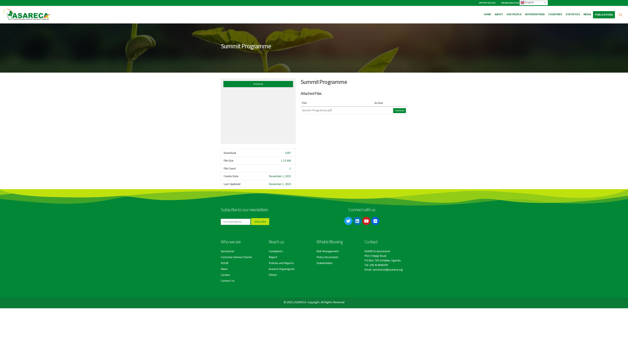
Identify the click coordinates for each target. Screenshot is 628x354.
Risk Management (327, 251)
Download (258, 84)
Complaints (276, 251)
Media (587, 14)
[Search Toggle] (621, 14)
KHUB (224, 263)
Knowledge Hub (510, 2)
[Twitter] (348, 221)
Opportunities (487, 2)
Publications (604, 14)
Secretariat (227, 251)
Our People (514, 14)
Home (487, 14)
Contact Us (228, 281)
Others (273, 275)
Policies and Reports (281, 263)
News (224, 269)
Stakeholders (324, 263)
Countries (555, 14)
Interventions (535, 14)
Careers (225, 275)
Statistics (573, 14)
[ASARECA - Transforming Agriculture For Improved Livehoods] (27, 15)
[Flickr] (375, 221)
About (499, 14)
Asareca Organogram (282, 269)
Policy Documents (327, 257)
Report (273, 257)
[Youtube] (366, 221)
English (529, 2)
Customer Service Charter (236, 257)
